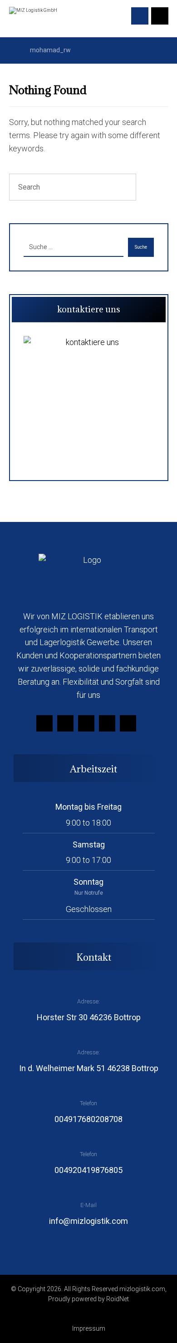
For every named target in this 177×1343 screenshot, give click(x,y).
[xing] (86, 723)
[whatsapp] (128, 723)
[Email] (107, 723)
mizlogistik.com (142, 1289)
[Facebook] (44, 723)
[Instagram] (65, 723)
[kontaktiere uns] (89, 401)
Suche (141, 247)
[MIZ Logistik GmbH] (34, 17)
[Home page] (11, 50)
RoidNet (117, 1299)
